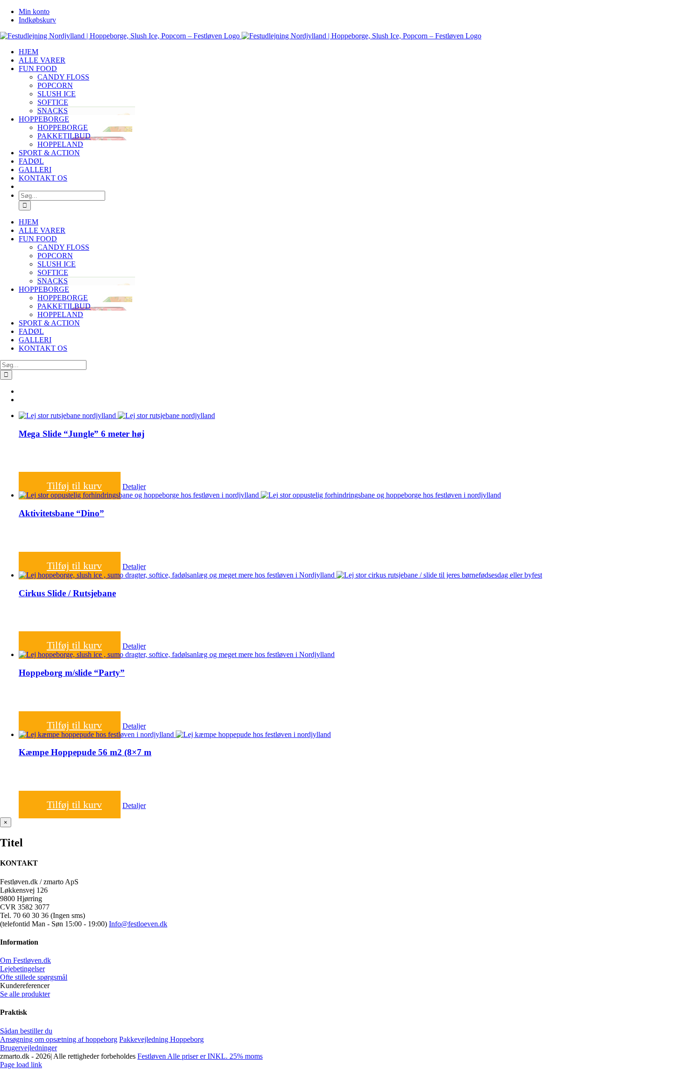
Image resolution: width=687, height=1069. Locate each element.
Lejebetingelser (22, 969)
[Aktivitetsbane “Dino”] (353, 495)
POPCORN (55, 85)
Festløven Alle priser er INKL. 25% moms (200, 1056)
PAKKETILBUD (64, 136)
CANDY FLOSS (63, 77)
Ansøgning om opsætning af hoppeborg (58, 1039)
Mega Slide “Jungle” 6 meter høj (81, 434)
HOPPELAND (60, 144)
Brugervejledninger (28, 1048)
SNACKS (52, 111)
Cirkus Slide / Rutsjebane (67, 593)
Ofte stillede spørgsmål (33, 977)
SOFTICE (52, 102)
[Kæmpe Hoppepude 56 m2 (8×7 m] (353, 734)
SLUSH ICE (56, 94)
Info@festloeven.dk (138, 924)
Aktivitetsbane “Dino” (61, 513)
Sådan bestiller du (26, 1031)
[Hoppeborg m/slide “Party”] (353, 654)
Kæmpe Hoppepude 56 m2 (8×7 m (85, 752)
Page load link (21, 1065)
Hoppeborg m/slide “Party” (72, 673)
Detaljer (134, 487)
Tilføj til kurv (74, 485)
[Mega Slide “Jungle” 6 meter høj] (353, 416)
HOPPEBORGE (62, 127)
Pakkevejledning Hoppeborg (161, 1039)
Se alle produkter (25, 994)
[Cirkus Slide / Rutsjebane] (353, 575)
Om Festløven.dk (25, 960)
